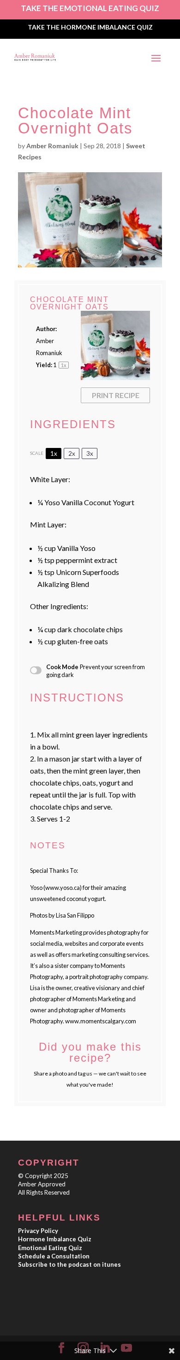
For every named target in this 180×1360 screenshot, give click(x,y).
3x (89, 453)
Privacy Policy (38, 1230)
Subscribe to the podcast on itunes (69, 1264)
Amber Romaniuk (52, 146)
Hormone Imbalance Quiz (54, 1239)
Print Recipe (115, 395)
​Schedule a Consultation (54, 1256)
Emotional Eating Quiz (50, 1247)
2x (71, 453)
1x (53, 453)
